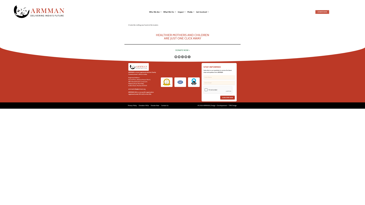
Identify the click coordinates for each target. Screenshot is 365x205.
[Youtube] (179, 56)
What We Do (168, 12)
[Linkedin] (185, 56)
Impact (181, 12)
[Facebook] (175, 56)
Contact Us (164, 105)
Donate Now (155, 105)
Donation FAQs (144, 105)
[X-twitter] (189, 56)
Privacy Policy (132, 105)
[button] (155, 12)
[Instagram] (182, 56)
